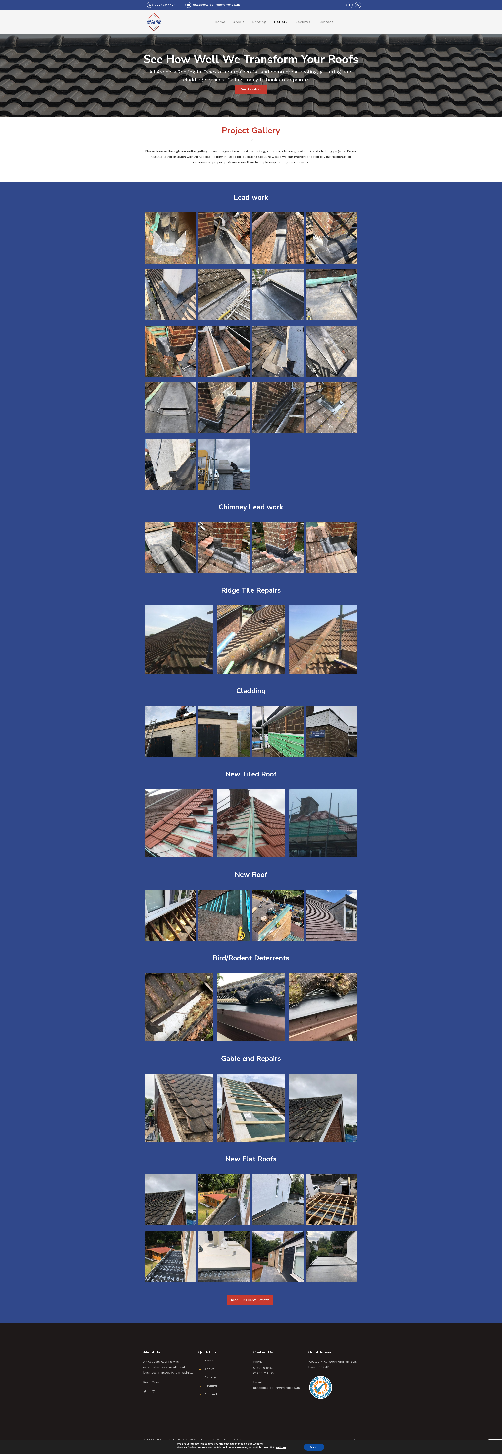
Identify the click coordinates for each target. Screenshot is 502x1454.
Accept (314, 1447)
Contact (210, 1394)
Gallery (210, 1377)
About (209, 1369)
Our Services (251, 89)
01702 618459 (263, 1368)
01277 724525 (263, 1373)
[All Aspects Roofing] (154, 22)
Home (209, 1360)
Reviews (210, 1386)
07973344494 (165, 4)
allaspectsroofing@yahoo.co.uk (216, 4)
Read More (151, 1382)
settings (281, 1447)
